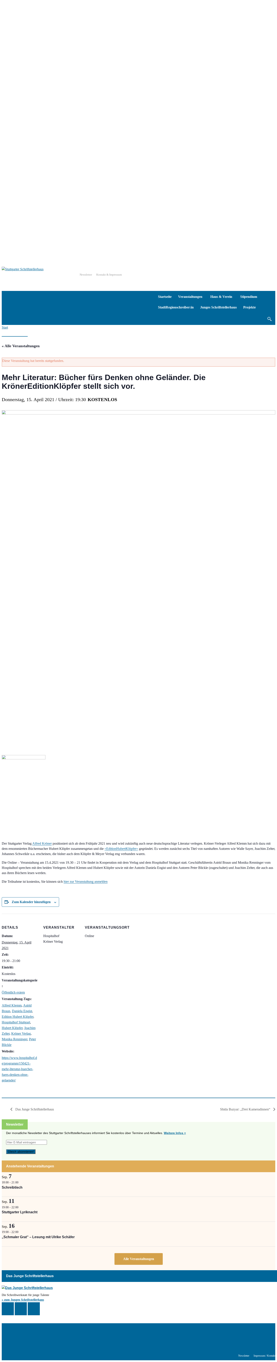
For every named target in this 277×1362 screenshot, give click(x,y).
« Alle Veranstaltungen (21, 346)
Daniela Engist (22, 1011)
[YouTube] (34, 1308)
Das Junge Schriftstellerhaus (34, 1109)
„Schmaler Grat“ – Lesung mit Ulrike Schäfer (38, 1237)
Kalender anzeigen (138, 1259)
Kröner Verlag (21, 1033)
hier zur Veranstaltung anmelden (86, 881)
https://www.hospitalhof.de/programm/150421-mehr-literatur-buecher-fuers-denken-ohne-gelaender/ (19, 1069)
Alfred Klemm (12, 1005)
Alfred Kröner (42, 843)
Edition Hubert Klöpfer (17, 1016)
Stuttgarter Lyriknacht (19, 1212)
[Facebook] (8, 1308)
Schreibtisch (12, 1187)
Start (5, 327)
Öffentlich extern (13, 992)
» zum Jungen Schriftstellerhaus (23, 1299)
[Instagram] (21, 1308)
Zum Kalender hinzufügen (31, 902)
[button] (269, 319)
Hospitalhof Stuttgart (16, 1022)
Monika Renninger (14, 1039)
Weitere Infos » (175, 1133)
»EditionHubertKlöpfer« (121, 848)
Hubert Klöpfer (12, 1028)
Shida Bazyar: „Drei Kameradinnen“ (245, 1109)
